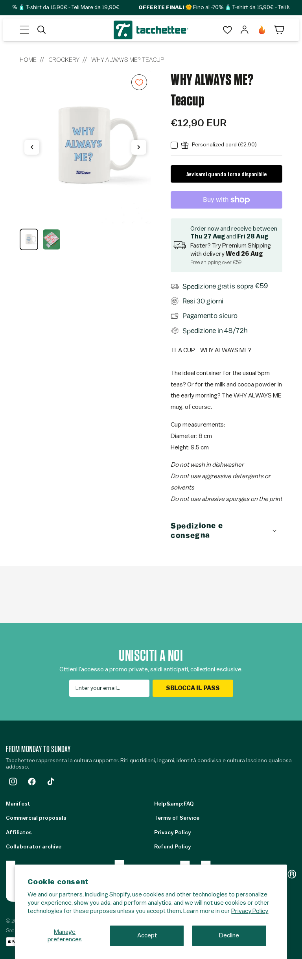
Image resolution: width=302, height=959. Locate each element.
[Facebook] (32, 781)
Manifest (18, 804)
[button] (24, 30)
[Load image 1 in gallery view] (29, 239)
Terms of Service (176, 818)
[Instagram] (13, 781)
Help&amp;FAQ (173, 804)
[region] (85, 160)
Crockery (63, 60)
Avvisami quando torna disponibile (226, 173)
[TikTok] (51, 781)
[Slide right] (138, 147)
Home (28, 60)
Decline (229, 935)
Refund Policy (172, 847)
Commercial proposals (36, 818)
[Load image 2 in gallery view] (51, 239)
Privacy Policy (249, 911)
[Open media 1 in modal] (85, 147)
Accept (147, 935)
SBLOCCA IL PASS (193, 688)
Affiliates (19, 832)
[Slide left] (31, 147)
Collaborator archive (33, 847)
